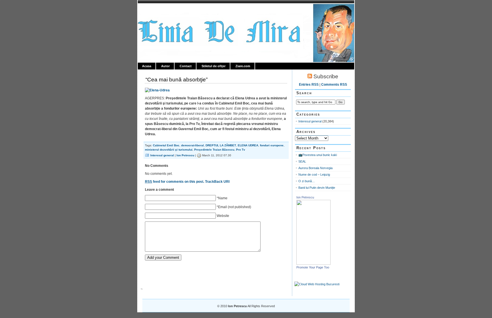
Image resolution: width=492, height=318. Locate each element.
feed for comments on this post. (174, 182)
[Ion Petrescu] (313, 263)
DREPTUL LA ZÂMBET (221, 145)
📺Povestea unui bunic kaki (317, 155)
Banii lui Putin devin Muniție (316, 187)
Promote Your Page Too (312, 267)
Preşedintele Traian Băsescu (214, 149)
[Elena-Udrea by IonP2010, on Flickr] (157, 90)
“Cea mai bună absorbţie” (176, 80)
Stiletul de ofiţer (214, 66)
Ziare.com (242, 66)
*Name (222, 198)
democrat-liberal (192, 145)
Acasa (146, 66)
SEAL (302, 161)
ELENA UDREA (248, 145)
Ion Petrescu (162, 11)
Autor (165, 66)
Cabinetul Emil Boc (166, 145)
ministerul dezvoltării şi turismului (168, 149)
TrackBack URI (217, 182)
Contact (186, 66)
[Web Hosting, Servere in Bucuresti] (316, 284)
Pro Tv (240, 149)
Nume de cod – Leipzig (314, 174)
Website (223, 216)
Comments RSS (334, 85)
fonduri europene (272, 145)
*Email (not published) (234, 207)
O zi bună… (306, 181)
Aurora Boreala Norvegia (315, 168)
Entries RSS (309, 85)
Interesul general (162, 155)
